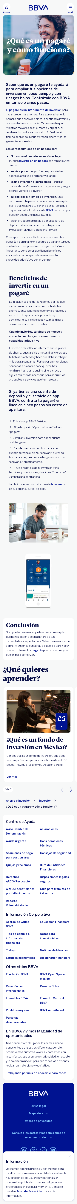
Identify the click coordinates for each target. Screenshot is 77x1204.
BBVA (49, 210)
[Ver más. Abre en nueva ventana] (38, 711)
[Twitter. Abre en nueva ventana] (33, 1150)
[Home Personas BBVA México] (39, 7)
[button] (71, 789)
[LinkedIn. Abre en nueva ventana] (53, 1150)
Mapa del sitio (38, 1113)
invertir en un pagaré (33, 161)
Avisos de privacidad (39, 1121)
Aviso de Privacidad (29, 1191)
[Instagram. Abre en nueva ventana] (43, 1150)
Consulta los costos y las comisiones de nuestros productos (38, 1135)
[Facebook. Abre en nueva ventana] (24, 1150)
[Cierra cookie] (69, 1156)
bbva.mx (56, 484)
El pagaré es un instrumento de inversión (33, 110)
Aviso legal (38, 1106)
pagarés (37, 650)
